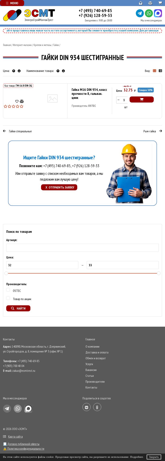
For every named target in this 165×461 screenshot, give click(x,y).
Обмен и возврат (96, 358)
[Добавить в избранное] (16, 101)
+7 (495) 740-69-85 (95, 10)
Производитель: (16, 284)
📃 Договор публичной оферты (21, 444)
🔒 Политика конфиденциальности (23, 449)
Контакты (91, 387)
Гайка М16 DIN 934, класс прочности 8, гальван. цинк (89, 93)
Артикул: (11, 240)
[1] (6, 106)
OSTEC (92, 106)
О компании (92, 346)
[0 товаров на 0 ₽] (160, 3)
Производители (95, 381)
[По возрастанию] (14, 71)
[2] (8, 106)
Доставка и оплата (97, 352)
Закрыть (154, 457)
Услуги (89, 364)
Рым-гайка (149, 131)
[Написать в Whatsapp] (149, 13)
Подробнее (136, 457)
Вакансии (91, 370)
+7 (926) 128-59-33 (95, 15)
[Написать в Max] (158, 13)
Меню (14, 3)
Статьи (90, 376)
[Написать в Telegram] (140, 13)
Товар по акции (22, 299)
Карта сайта (15, 436)
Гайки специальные (20, 131)
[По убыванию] (19, 71)
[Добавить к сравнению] (21, 101)
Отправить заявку (61, 187)
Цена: (10, 257)
